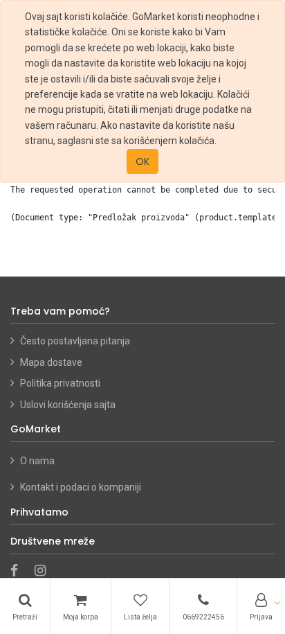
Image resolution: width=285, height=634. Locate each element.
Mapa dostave (51, 362)
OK (142, 161)
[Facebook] (18, 571)
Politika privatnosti (60, 383)
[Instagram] (45, 571)
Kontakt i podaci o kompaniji (80, 487)
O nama (38, 460)
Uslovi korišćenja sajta (68, 404)
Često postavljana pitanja (75, 340)
